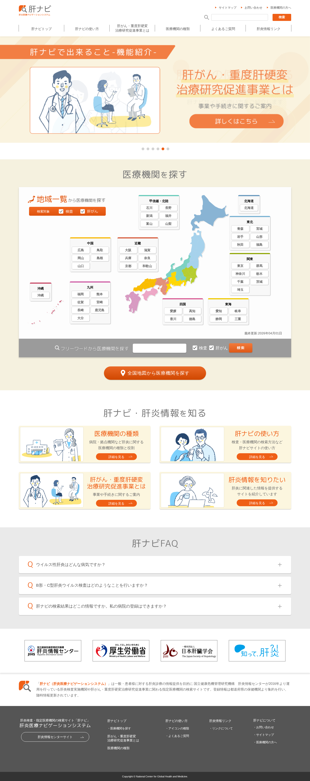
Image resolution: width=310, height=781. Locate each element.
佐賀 (80, 302)
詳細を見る (116, 457)
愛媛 (173, 311)
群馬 (259, 266)
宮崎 (99, 302)
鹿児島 (99, 310)
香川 (173, 319)
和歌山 (147, 266)
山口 (81, 266)
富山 (149, 223)
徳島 (192, 319)
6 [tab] (167, 148)
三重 (238, 319)
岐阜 (238, 311)
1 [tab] (142, 148)
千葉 (240, 281)
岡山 (81, 258)
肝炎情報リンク (268, 29)
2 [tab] (147, 148)
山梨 (168, 223)
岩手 (240, 236)
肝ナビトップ (41, 29)
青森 (240, 228)
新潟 (149, 216)
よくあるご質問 (223, 29)
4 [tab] (157, 148)
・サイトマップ (263, 734)
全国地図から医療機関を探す (158, 372)
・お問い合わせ (263, 727)
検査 (203, 348)
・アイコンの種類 (177, 728)
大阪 (128, 250)
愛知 (219, 311)
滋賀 (147, 250)
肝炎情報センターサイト (55, 737)
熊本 (99, 294)
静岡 (219, 319)
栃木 (259, 273)
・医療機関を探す (119, 728)
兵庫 (128, 258)
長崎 (80, 310)
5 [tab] (162, 148)
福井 (168, 216)
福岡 (80, 294)
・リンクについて (221, 728)
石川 (149, 208)
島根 (100, 258)
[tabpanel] (155, 89)
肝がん (222, 348)
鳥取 (100, 250)
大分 (80, 318)
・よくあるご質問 (177, 736)
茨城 (259, 281)
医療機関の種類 (178, 29)
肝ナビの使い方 (87, 29)
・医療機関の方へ (265, 742)
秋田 (240, 244)
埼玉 (240, 289)
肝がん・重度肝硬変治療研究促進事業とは (132, 28)
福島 (259, 244)
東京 (240, 266)
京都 (128, 266)
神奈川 (240, 273)
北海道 (249, 208)
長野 (168, 208)
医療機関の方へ (281, 7)
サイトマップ (227, 7)
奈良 (147, 258)
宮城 (259, 228)
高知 (192, 311)
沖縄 (40, 295)
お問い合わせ (253, 7)
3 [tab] (152, 148)
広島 (81, 250)
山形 (259, 236)
